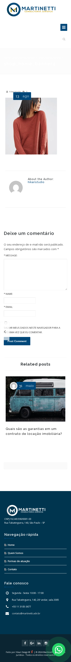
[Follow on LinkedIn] (39, 643)
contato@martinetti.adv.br (26, 613)
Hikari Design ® (23, 652)
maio (26, 386)
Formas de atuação (19, 561)
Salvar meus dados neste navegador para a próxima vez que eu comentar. (32, 330)
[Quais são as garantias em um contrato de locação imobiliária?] (4, 331)
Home (7, 57)
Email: (8, 307)
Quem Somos (15, 553)
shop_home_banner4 (24, 57)
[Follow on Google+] (32, 643)
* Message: (10, 255)
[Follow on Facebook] (25, 643)
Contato (12, 569)
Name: (8, 294)
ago (22, 96)
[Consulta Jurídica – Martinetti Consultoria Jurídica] (31, 9)
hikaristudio (15, 91)
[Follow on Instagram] (46, 643)
